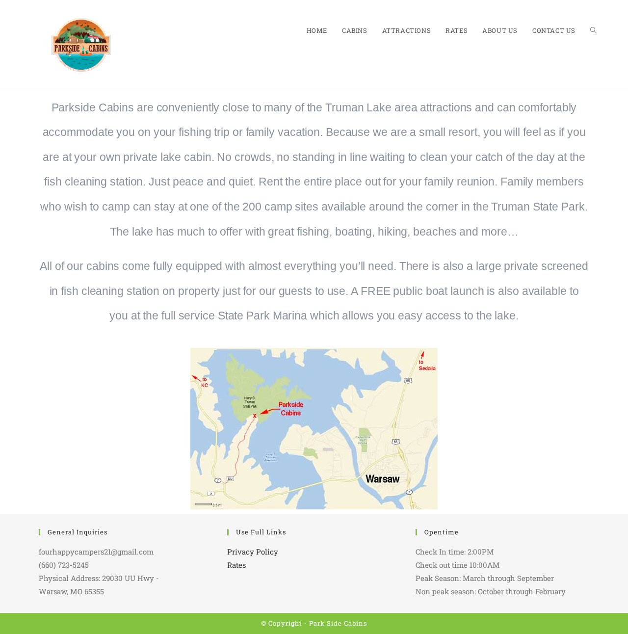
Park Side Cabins (338, 623)
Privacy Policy (252, 551)
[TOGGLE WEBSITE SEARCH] (593, 30)
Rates (236, 565)
